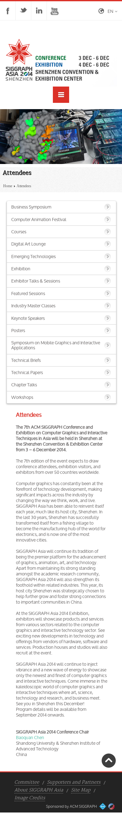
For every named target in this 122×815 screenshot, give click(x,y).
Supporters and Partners (73, 782)
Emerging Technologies (33, 256)
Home (7, 186)
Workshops (22, 397)
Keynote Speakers (28, 318)
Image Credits (29, 798)
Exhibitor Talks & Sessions (35, 280)
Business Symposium (31, 206)
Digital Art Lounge (28, 243)
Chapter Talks (24, 384)
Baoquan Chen (30, 737)
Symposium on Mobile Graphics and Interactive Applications (55, 345)
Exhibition (20, 268)
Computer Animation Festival (38, 219)
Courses (18, 231)
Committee (26, 782)
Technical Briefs (26, 360)
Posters (18, 330)
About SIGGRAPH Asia (38, 790)
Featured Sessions (28, 293)
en (110, 11)
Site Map (80, 790)
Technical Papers (27, 372)
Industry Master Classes (33, 305)
